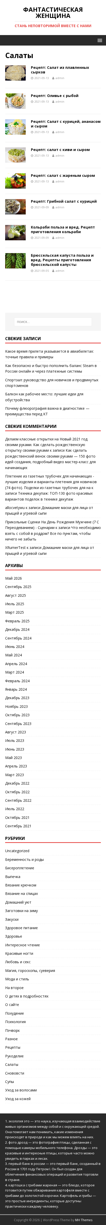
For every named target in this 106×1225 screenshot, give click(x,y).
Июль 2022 (14, 808)
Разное (11, 1038)
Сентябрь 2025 (18, 586)
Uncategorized (17, 850)
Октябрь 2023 (17, 714)
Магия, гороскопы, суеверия (30, 970)
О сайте (12, 1004)
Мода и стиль (17, 979)
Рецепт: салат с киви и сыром (60, 149)
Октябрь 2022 (17, 791)
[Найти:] (53, 322)
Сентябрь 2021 (18, 825)
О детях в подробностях (26, 996)
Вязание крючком (20, 885)
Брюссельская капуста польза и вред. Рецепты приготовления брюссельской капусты (62, 260)
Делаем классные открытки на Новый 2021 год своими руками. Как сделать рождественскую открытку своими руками (46, 445)
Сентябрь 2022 (18, 800)
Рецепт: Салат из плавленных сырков (60, 69)
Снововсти (14, 1073)
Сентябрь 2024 (18, 638)
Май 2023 (13, 757)
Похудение (14, 1013)
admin (60, 78)
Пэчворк (12, 1030)
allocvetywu (15, 507)
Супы (9, 1081)
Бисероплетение (19, 867)
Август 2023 (15, 732)
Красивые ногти (19, 953)
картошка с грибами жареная (32, 1185)
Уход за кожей (18, 1098)
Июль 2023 (14, 740)
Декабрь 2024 (17, 629)
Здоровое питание (21, 927)
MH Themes (83, 1220)
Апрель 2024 (16, 663)
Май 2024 (13, 655)
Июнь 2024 (14, 646)
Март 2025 (14, 612)
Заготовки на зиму (21, 910)
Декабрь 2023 (17, 697)
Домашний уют (18, 902)
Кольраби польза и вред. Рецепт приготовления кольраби (63, 229)
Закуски (12, 919)
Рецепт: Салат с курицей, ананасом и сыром (66, 123)
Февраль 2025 (17, 621)
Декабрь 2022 (17, 783)
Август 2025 (15, 595)
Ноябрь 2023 (16, 706)
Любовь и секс (18, 961)
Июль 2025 (14, 603)
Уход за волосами (21, 1090)
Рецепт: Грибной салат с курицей (64, 201)
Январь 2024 (16, 689)
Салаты (11, 1064)
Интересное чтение (22, 944)
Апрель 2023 (16, 766)
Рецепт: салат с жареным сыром (63, 175)
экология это (19, 1121)
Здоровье (13, 936)
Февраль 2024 (17, 680)
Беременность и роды (24, 859)
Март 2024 (14, 672)
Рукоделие (14, 1056)
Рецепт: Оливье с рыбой (54, 95)
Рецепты (12, 1047)
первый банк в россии (26, 1163)
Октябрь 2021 (17, 817)
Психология (15, 1021)
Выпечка (12, 876)
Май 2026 (13, 578)
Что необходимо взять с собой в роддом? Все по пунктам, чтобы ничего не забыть (53, 533)
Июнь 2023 (14, 749)
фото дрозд (18, 1142)
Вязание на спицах (21, 893)
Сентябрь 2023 (18, 723)
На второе (14, 987)
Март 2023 (14, 774)
